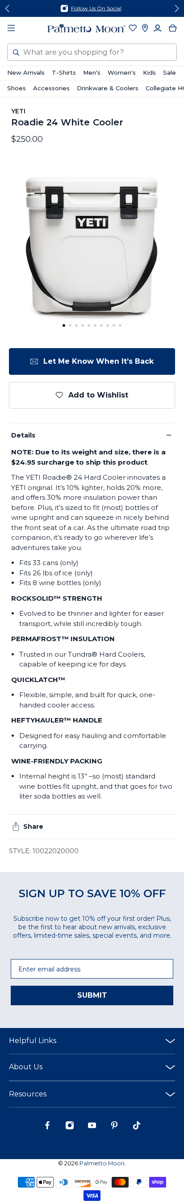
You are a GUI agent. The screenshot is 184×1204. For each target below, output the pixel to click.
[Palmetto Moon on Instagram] (69, 1128)
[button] (64, 325)
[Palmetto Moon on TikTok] (136, 1128)
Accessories (51, 88)
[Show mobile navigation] (11, 28)
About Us (25, 1067)
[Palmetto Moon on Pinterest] (114, 1128)
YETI (18, 111)
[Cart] (173, 28)
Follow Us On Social (96, 8)
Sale (169, 72)
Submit (92, 995)
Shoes (16, 88)
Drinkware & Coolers (107, 88)
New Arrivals (26, 72)
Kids (149, 72)
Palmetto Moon (102, 1163)
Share (33, 827)
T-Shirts (64, 72)
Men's (91, 72)
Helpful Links (32, 1040)
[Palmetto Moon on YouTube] (92, 1128)
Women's (122, 72)
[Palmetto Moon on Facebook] (47, 1128)
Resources (27, 1094)
